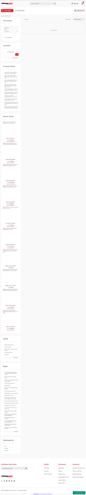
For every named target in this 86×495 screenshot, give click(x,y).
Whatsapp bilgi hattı (80, 492)
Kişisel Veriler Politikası (78, 477)
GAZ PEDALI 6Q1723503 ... (11, 223)
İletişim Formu (61, 474)
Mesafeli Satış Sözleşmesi (79, 468)
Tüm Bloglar (15, 431)
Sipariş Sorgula (62, 480)
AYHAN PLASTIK (7, 15)
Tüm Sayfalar (15, 357)
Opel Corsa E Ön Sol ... (10, 138)
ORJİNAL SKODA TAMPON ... (10, 265)
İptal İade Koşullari (77, 474)
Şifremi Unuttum (48, 474)
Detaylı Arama (15, 57)
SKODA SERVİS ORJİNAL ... (11, 159)
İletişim (60, 471)
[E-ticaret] (43, 494)
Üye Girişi (46, 471)
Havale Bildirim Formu (63, 477)
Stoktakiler (26, 19)
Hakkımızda (61, 468)
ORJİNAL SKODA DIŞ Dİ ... (10, 326)
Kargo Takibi (61, 483)
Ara (17, 54)
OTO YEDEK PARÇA (19, 10)
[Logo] (7, 3)
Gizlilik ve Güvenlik (77, 471)
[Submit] (26, 468)
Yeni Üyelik (46, 468)
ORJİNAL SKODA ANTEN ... (11, 244)
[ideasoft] (36, 494)
